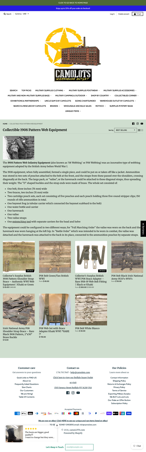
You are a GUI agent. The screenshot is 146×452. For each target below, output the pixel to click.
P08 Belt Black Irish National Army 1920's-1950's (127, 277)
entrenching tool (21, 221)
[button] (57, 425)
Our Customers (26, 390)
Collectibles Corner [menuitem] (126, 95)
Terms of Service (119, 390)
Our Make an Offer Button (119, 400)
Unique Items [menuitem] (72, 111)
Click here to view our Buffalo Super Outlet (73, 377)
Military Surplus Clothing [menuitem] (49, 90)
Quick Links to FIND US (26, 377)
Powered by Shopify (73, 433)
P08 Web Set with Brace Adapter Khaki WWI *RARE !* (54, 331)
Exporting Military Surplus (119, 393)
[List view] (142, 130)
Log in (112, 14)
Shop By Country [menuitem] (100, 95)
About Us (27, 381)
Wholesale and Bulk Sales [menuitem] (77, 106)
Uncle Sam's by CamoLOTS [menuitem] (58, 101)
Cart (139, 14)
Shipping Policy (119, 381)
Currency (18, 14)
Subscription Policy (119, 403)
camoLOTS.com (77, 430)
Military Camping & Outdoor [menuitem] (70, 95)
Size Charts (27, 387)
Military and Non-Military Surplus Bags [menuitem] (28, 95)
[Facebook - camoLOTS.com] (133, 123)
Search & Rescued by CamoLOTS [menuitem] (29, 106)
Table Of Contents (27, 397)
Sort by (111, 130)
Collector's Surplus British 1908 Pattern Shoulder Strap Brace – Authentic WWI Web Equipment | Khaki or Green (18, 280)
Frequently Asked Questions (27, 384)
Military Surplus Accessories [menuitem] (119, 90)
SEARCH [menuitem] (13, 90)
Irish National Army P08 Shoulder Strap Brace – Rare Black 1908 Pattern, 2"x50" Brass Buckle (18, 333)
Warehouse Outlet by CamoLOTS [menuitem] (117, 101)
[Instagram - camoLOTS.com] (137, 123)
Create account (123, 14)
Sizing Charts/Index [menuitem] (85, 101)
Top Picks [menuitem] (26, 90)
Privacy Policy (119, 387)
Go (97, 447)
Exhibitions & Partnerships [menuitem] (25, 101)
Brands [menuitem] (54, 106)
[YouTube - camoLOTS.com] (142, 123)
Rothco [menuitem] (100, 106)
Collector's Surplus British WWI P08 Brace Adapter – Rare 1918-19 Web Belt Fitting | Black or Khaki (91, 280)
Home (5, 124)
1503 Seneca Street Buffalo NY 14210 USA (73, 387)
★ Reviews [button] (143, 229)
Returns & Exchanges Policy (119, 384)
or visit (73, 382)
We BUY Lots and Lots (119, 397)
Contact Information (119, 377)
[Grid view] (139, 130)
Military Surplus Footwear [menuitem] (83, 90)
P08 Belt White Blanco (87, 328)
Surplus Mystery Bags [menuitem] (121, 106)
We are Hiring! (27, 393)
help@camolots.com (80, 372)
